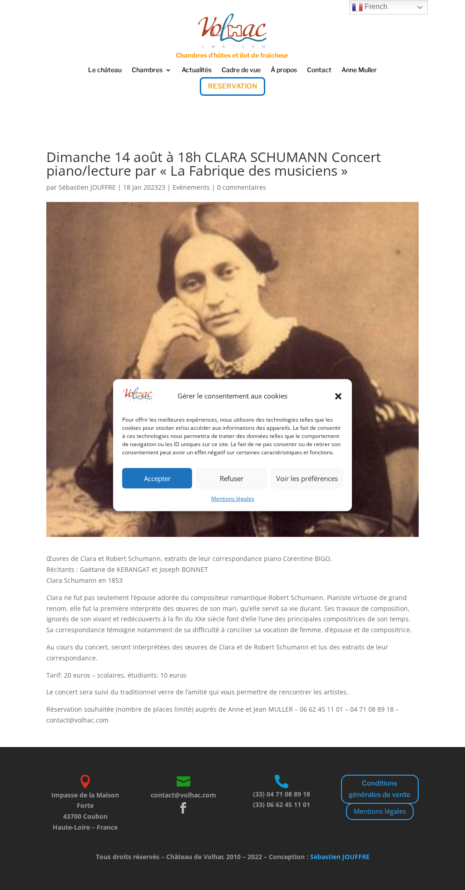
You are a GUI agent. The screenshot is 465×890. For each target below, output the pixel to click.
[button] (338, 396)
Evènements (191, 187)
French (375, 6)
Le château (105, 70)
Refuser (231, 478)
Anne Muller (359, 70)
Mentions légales (232, 499)
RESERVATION (232, 86)
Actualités (197, 70)
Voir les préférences (307, 478)
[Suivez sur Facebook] (183, 808)
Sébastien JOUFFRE (87, 187)
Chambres (147, 70)
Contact (319, 70)
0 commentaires (241, 187)
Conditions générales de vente (380, 789)
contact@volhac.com (183, 795)
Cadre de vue (241, 70)
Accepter (157, 478)
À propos (284, 70)
